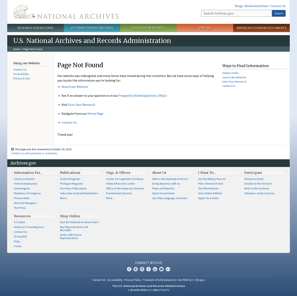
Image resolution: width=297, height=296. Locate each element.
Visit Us (205, 28)
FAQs (17, 241)
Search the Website (234, 77)
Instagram (142, 269)
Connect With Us (148, 263)
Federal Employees (25, 183)
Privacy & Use (21, 78)
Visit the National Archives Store (79, 222)
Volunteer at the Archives (259, 193)
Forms (18, 246)
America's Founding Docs (29, 227)
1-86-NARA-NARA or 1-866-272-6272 (148, 290)
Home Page (95, 113)
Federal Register (70, 179)
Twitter (135, 269)
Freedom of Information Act (160, 280)
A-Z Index (19, 222)
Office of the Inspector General (125, 188)
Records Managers (25, 203)
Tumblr (148, 269)
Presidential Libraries (119, 193)
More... (64, 198)
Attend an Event (253, 179)
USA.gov (200, 280)
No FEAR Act (185, 280)
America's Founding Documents (261, 28)
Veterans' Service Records (92, 28)
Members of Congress (27, 193)
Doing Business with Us (166, 183)
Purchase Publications (73, 188)
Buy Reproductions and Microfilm (74, 228)
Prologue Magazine (71, 183)
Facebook (129, 269)
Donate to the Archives (258, 183)
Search (279, 13)
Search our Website (74, 87)
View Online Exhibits (210, 193)
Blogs (239, 6)
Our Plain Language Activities (169, 198)
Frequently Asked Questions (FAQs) (143, 95)
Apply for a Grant (208, 198)
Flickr (167, 269)
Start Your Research (81, 105)
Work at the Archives (256, 188)
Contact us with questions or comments (34, 153)
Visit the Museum (208, 188)
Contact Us (278, 6)
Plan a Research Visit (210, 183)
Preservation (22, 198)
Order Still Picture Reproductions (71, 236)
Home (16, 49)
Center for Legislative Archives (125, 179)
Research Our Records (35, 28)
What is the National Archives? (170, 179)
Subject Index (230, 73)
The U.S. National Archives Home (65, 12)
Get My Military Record (211, 179)
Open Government (163, 193)
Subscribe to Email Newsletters (79, 193)
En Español (20, 236)
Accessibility (21, 74)
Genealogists (22, 188)
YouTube (155, 269)
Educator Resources (148, 28)
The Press (20, 208)
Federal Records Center (120, 183)
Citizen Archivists (24, 179)
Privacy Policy (132, 280)
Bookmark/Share (257, 6)
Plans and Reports (163, 188)
